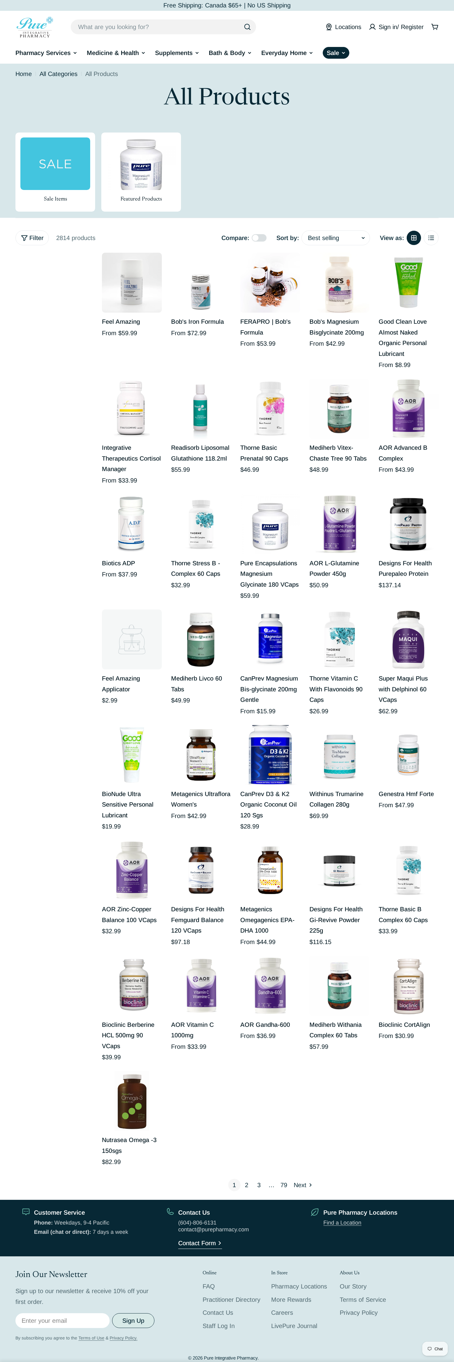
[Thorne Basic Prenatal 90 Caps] (270, 409)
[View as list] (431, 237)
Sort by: (287, 237)
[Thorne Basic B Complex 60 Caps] (409, 870)
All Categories (59, 73)
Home (23, 73)
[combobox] (163, 26)
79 (283, 1185)
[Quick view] (152, 266)
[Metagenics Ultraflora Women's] (201, 755)
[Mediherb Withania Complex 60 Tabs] (339, 986)
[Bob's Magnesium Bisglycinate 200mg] (339, 283)
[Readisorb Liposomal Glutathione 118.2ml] (201, 409)
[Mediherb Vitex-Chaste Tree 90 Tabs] (339, 409)
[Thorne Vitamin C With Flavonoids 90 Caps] (339, 639)
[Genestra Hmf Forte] (409, 755)
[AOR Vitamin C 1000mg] (201, 986)
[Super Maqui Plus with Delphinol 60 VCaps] (409, 639)
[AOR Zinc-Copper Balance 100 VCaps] (132, 870)
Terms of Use (91, 1337)
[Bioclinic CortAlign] (409, 986)
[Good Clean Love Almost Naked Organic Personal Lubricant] (409, 283)
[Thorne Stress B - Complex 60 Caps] (201, 524)
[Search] (247, 27)
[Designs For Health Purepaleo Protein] (409, 524)
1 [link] (234, 1185)
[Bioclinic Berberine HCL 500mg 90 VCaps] (132, 986)
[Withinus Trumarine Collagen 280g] (339, 755)
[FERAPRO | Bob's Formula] (270, 283)
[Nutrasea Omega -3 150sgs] (132, 1101)
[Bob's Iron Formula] (201, 283)
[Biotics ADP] (132, 524)
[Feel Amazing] (132, 283)
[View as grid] (413, 237)
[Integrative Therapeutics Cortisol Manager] (132, 409)
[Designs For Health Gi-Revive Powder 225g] (339, 870)
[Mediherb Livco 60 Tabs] (201, 639)
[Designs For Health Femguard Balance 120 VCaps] (201, 870)
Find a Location (342, 1223)
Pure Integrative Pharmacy (231, 1357)
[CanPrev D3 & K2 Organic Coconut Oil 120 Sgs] (270, 755)
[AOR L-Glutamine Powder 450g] (339, 524)
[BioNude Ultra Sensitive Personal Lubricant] (132, 755)
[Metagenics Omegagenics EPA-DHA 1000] (270, 870)
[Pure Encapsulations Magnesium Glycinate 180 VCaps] (270, 524)
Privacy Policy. (123, 1337)
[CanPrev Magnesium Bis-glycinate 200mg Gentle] (270, 639)
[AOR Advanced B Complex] (409, 409)
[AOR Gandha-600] (270, 986)
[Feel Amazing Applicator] (132, 639)
